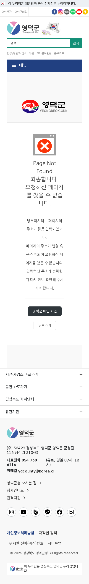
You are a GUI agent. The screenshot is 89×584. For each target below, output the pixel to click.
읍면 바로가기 (16, 387)
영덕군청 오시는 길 (22, 483)
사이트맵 (55, 543)
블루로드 (59, 53)
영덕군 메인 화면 (45, 311)
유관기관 (12, 411)
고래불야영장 (44, 53)
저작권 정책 (48, 533)
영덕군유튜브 (79, 12)
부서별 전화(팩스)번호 (26, 543)
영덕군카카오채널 (85, 12)
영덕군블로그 (73, 12)
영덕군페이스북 (54, 12)
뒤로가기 (44, 325)
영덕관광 (7, 12)
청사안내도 (15, 490)
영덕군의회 (21, 12)
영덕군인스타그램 (60, 12)
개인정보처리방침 (20, 533)
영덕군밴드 (67, 12)
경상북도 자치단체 (19, 399)
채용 (31, 53)
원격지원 (14, 498)
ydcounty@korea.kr (36, 471)
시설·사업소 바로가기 (21, 374)
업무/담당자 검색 (16, 53)
